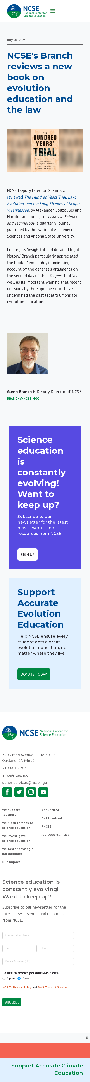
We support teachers (11, 812)
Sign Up (27, 554)
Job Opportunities (55, 835)
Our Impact (11, 862)
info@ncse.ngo (15, 775)
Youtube (43, 792)
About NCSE (51, 810)
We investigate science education (16, 838)
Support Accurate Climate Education (47, 1069)
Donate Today (34, 674)
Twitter (19, 792)
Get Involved (52, 818)
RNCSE (46, 826)
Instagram (31, 792)
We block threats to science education (17, 825)
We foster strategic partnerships (17, 851)
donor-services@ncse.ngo (24, 782)
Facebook (7, 792)
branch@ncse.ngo (23, 399)
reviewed (15, 197)
